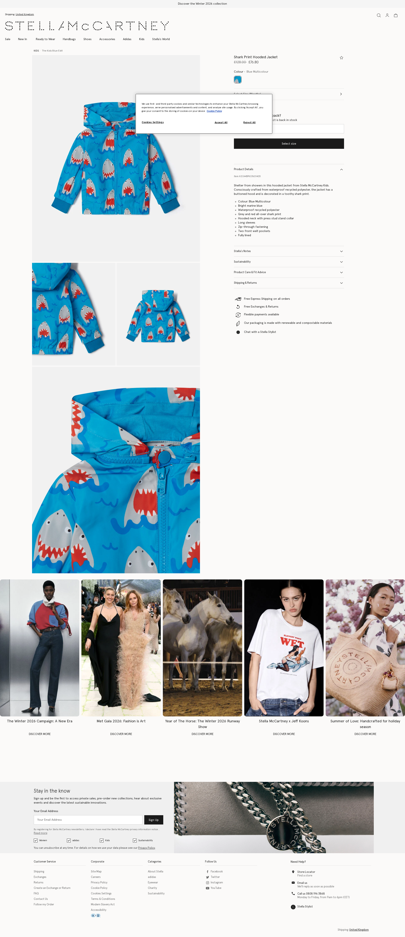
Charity (152, 888)
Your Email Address (46, 811)
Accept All (221, 122)
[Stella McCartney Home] (87, 25)
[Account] (387, 15)
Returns (38, 882)
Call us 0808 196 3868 (311, 893)
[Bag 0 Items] (396, 15)
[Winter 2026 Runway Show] (202, 647)
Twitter (215, 877)
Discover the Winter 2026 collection (202, 3)
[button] (116, 158)
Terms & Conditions (103, 899)
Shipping (39, 871)
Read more (40, 833)
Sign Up (154, 820)
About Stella (155, 871)
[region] (204, 114)
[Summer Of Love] (365, 647)
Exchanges (40, 877)
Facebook (217, 871)
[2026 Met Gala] (121, 647)
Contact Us (41, 899)
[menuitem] (22, 39)
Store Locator (306, 872)
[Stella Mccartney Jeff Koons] (284, 647)
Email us (302, 883)
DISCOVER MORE (40, 734)
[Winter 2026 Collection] (39, 647)
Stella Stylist (305, 906)
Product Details (243, 169)
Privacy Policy (146, 848)
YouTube (216, 888)
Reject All (249, 122)
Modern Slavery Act (103, 904)
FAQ (36, 893)
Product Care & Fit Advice (250, 272)
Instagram (217, 882)
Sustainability (242, 261)
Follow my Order (44, 904)
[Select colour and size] (341, 57)
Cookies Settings (101, 893)
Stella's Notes (242, 251)
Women (43, 840)
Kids (107, 840)
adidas (75, 840)
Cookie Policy (99, 888)
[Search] (379, 15)
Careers (96, 877)
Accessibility (98, 910)
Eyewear (153, 882)
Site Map (96, 871)
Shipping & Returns (245, 283)
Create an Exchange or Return (52, 888)
